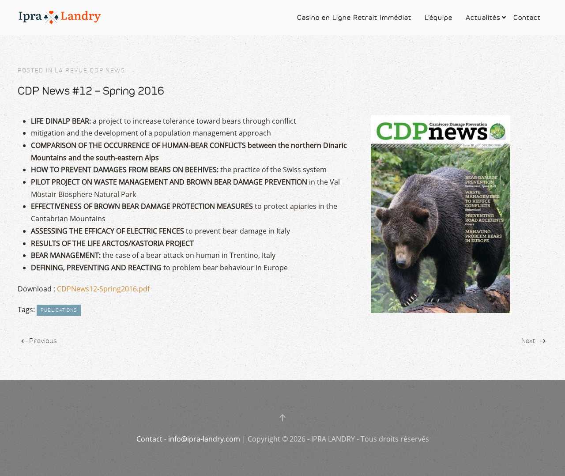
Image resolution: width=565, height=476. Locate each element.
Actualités (483, 17)
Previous (41, 340)
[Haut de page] (282, 417)
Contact (527, 17)
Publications (59, 310)
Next (529, 340)
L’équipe (438, 17)
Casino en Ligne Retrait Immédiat (354, 17)
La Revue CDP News (90, 70)
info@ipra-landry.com (204, 439)
